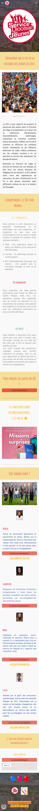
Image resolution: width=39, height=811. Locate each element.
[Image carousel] (19, 94)
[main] (19, 60)
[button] (2, 3)
